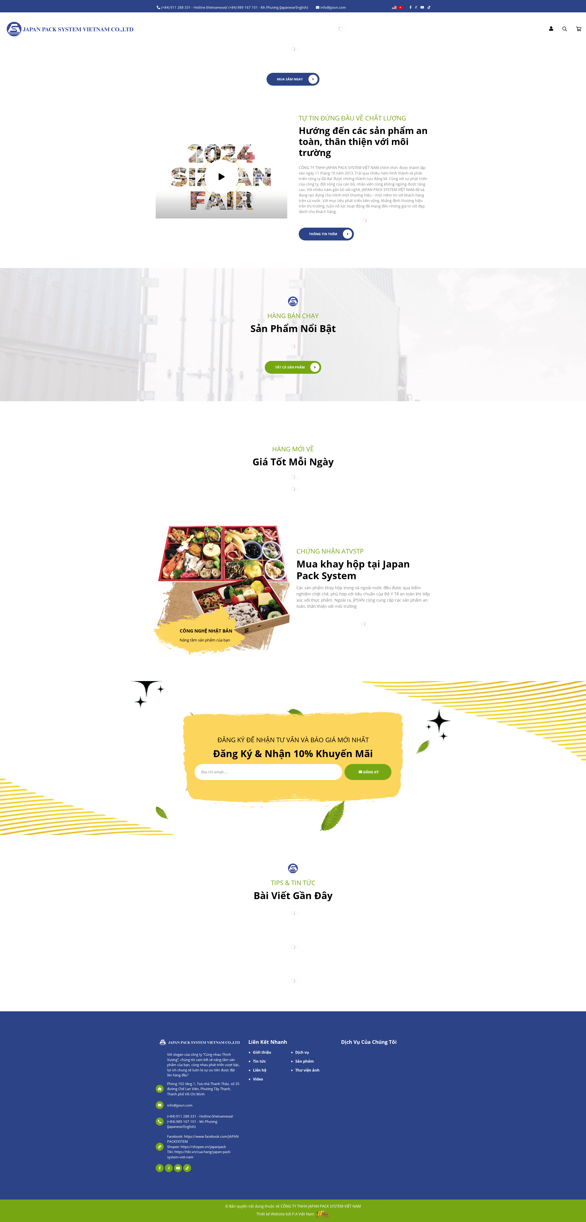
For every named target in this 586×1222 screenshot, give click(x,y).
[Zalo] (416, 7)
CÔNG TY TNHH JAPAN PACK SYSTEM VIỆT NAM (321, 1206)
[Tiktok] (429, 7)
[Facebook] (411, 7)
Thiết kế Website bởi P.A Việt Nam (285, 1214)
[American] (394, 7)
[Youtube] (422, 7)
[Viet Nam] (400, 7)
